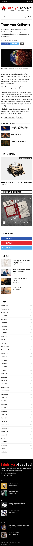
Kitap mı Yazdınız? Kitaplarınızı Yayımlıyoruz (16, 182)
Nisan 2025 (4, 360)
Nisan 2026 (4, 319)
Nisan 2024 (4, 401)
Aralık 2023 (4, 411)
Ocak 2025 (4, 370)
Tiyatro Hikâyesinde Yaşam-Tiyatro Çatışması (21, 270)
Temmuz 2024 (5, 391)
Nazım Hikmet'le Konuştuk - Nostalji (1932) (21, 261)
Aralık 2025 (4, 333)
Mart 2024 (4, 404)
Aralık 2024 (4, 374)
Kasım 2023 (4, 414)
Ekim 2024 (4, 380)
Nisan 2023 (4, 438)
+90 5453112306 (7, 475)
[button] (4, 1)
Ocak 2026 (4, 329)
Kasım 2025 (4, 336)
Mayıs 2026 (4, 316)
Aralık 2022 (4, 452)
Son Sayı (20, 117)
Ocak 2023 (4, 448)
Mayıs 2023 (4, 435)
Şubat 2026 (4, 326)
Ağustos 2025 (5, 346)
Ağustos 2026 (5, 305)
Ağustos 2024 (5, 387)
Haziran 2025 (4, 353)
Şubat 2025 (4, 367)
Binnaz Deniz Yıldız (9, 117)
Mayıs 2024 (4, 397)
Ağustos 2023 (5, 425)
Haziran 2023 (4, 431)
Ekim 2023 (4, 418)
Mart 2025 (4, 363)
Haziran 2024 (4, 394)
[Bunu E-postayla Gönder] (22, 44)
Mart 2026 (4, 322)
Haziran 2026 (4, 312)
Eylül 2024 (4, 384)
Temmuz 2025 (5, 350)
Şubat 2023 (4, 445)
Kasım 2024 (4, 377)
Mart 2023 (4, 442)
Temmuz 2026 (5, 309)
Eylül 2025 (4, 343)
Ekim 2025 (4, 339)
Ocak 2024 (4, 408)
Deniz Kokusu (17, 287)
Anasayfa (3, 1)
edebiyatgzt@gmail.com (9, 473)
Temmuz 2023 (5, 428)
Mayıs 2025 (4, 356)
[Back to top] (28, 541)
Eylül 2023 (4, 421)
